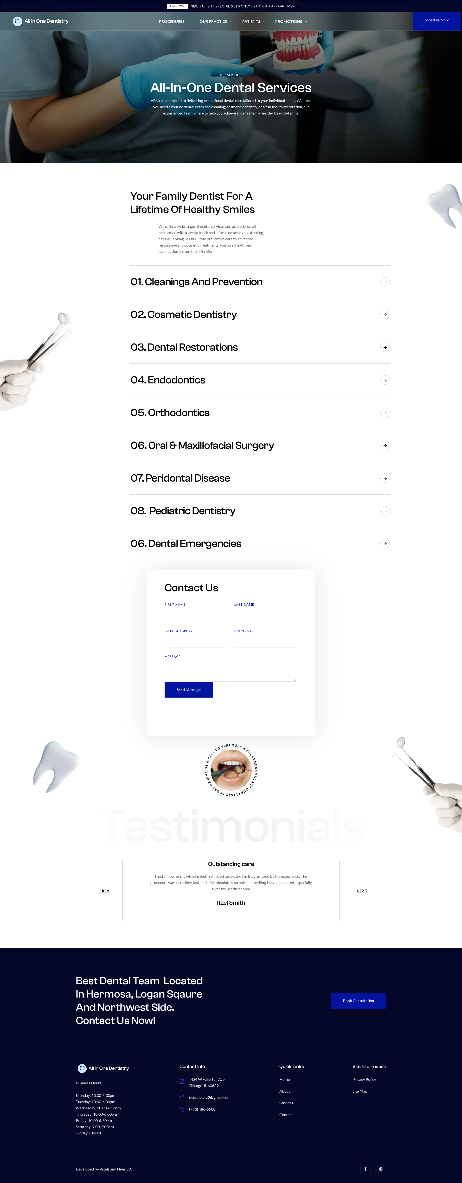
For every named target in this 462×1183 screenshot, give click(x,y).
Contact (286, 1114)
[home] (53, 21)
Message (173, 657)
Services (286, 1102)
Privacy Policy (364, 1079)
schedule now (437, 20)
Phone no (243, 631)
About (284, 1091)
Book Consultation (358, 1000)
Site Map (360, 1091)
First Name (175, 604)
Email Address (178, 631)
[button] (174, 21)
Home (284, 1079)
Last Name (244, 604)
